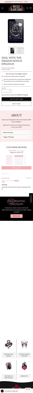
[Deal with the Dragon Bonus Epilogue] (12, 50)
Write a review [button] (16, 168)
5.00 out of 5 (20, 150)
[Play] (2, 391)
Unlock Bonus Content (24, 355)
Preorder (8, 1)
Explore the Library (8, 355)
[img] (5, 178)
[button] (27, 8)
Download (16, 216)
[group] (16, 1)
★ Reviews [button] (31, 198)
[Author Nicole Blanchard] (16, 8)
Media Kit (24, 376)
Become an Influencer (9, 377)
